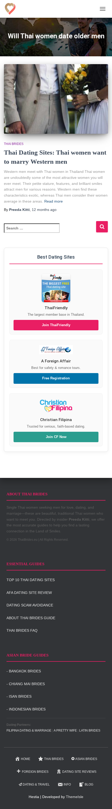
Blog (89, 784)
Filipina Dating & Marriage (29, 730)
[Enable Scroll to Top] (101, 798)
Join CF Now (56, 437)
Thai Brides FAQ (22, 630)
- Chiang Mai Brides (26, 684)
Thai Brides (13, 144)
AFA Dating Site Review (29, 593)
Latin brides (89, 730)
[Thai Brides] (12, 9)
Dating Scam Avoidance (30, 605)
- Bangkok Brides (24, 671)
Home (25, 759)
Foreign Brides (35, 772)
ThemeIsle (74, 797)
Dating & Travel (36, 784)
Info (67, 784)
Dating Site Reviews (79, 772)
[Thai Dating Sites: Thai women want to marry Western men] (56, 99)
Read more (53, 201)
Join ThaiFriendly (56, 325)
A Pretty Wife (65, 730)
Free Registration (56, 378)
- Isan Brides (19, 696)
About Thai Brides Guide (31, 618)
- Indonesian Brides (26, 709)
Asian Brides (86, 759)
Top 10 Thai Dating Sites (31, 580)
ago (44, 210)
